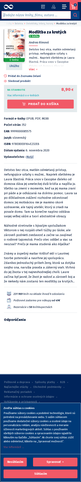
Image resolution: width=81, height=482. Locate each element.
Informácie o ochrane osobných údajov (29, 396)
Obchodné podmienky (47, 387)
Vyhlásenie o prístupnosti (20, 401)
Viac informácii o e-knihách (23, 95)
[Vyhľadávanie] (75, 15)
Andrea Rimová (39, 42)
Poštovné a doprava (17, 382)
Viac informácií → (14, 447)
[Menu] (64, 7)
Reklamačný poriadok (18, 392)
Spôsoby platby (45, 382)
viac (32, 69)
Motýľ (29, 157)
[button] (15, 462)
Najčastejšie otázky (16, 387)
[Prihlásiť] (53, 7)
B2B (62, 382)
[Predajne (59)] (43, 7)
